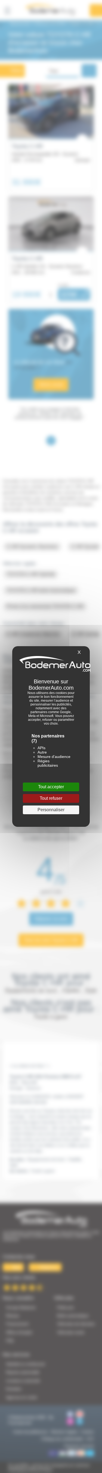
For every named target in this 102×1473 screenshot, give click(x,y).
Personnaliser (51, 809)
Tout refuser (51, 798)
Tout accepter (51, 786)
